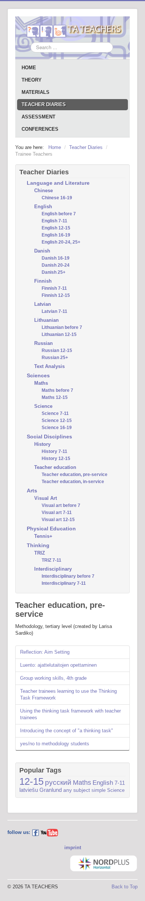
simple (98, 790)
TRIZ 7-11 (51, 560)
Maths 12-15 (55, 397)
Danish (42, 251)
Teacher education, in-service (73, 481)
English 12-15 (56, 228)
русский (58, 782)
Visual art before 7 (61, 505)
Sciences (38, 375)
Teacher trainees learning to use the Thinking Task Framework (68, 694)
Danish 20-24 (56, 265)
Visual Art (45, 498)
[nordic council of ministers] (104, 863)
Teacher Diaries (44, 104)
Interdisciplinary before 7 (68, 576)
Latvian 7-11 (54, 311)
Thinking (38, 545)
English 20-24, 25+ (61, 242)
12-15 (31, 781)
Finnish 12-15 (56, 295)
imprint (72, 847)
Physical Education (51, 529)
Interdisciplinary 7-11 (64, 583)
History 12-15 (56, 458)
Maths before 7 (57, 390)
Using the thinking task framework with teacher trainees (70, 714)
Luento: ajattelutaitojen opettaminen (58, 665)
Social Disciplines (49, 437)
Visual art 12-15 (58, 519)
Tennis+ (43, 536)
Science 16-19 (57, 427)
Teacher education (55, 467)
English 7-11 (54, 220)
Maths (41, 383)
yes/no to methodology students (54, 743)
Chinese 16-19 (57, 197)
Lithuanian (46, 320)
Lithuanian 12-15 (59, 334)
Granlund (50, 790)
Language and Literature (58, 183)
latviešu (28, 790)
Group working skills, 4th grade (53, 678)
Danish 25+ (53, 272)
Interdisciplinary (53, 569)
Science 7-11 (55, 413)
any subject (76, 790)
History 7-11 (54, 451)
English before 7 (59, 213)
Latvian (42, 304)
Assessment (38, 117)
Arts (32, 491)
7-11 (120, 783)
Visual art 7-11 (57, 512)
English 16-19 (56, 235)
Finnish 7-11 (54, 288)
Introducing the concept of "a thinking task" (66, 730)
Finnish (43, 281)
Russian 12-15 (57, 350)
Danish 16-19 (56, 258)
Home (29, 67)
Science (43, 406)
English (43, 206)
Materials (35, 92)
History (42, 444)
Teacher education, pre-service (74, 474)
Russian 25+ (55, 357)
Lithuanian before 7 (62, 327)
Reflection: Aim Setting (45, 652)
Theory (32, 80)
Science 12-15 (57, 420)
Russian (43, 343)
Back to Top (125, 886)
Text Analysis (49, 366)
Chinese (43, 190)
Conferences (40, 129)
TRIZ (39, 553)
